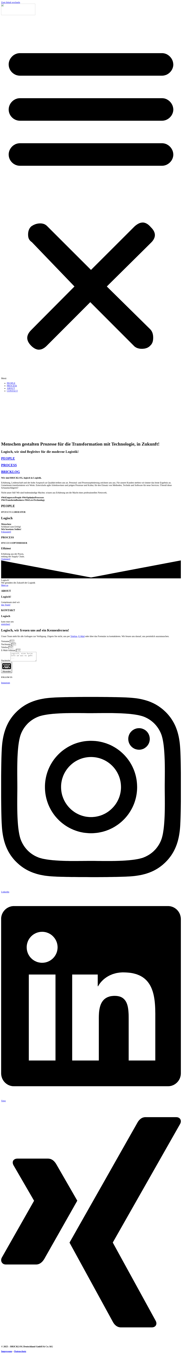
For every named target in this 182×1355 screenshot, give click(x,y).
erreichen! (5, 624)
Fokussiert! (6, 532)
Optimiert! (5, 559)
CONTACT (12, 391)
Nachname (6, 644)
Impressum (6, 1351)
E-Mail (81, 636)
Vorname (5, 641)
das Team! (5, 605)
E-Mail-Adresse (8, 650)
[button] (91, 198)
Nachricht (6, 660)
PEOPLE (11, 383)
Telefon (73, 636)
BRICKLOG (10, 472)
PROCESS (12, 386)
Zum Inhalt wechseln (10, 2)
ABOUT (11, 388)
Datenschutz (20, 1351)
